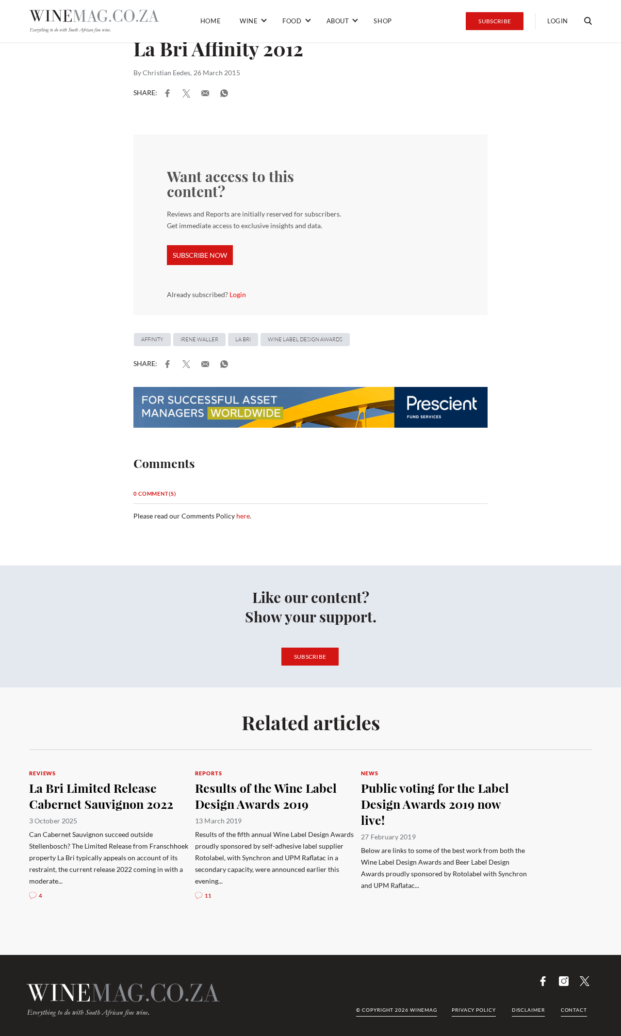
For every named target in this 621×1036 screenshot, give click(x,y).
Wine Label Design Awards (305, 339)
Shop (383, 21)
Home (210, 21)
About (338, 21)
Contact (574, 1010)
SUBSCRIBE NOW (200, 255)
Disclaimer (528, 1010)
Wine (249, 21)
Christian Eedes (166, 72)
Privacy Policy (474, 1010)
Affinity (152, 339)
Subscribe (494, 21)
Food (291, 21)
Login (557, 21)
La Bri (243, 339)
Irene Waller (199, 339)
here (243, 516)
